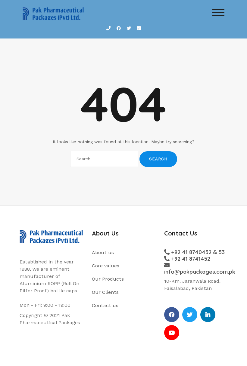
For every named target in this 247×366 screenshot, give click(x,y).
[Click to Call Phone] (108, 28)
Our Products (108, 279)
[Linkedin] (207, 314)
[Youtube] (171, 332)
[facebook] (171, 314)
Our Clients (105, 292)
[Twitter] (189, 314)
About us (103, 252)
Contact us (105, 305)
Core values (105, 266)
